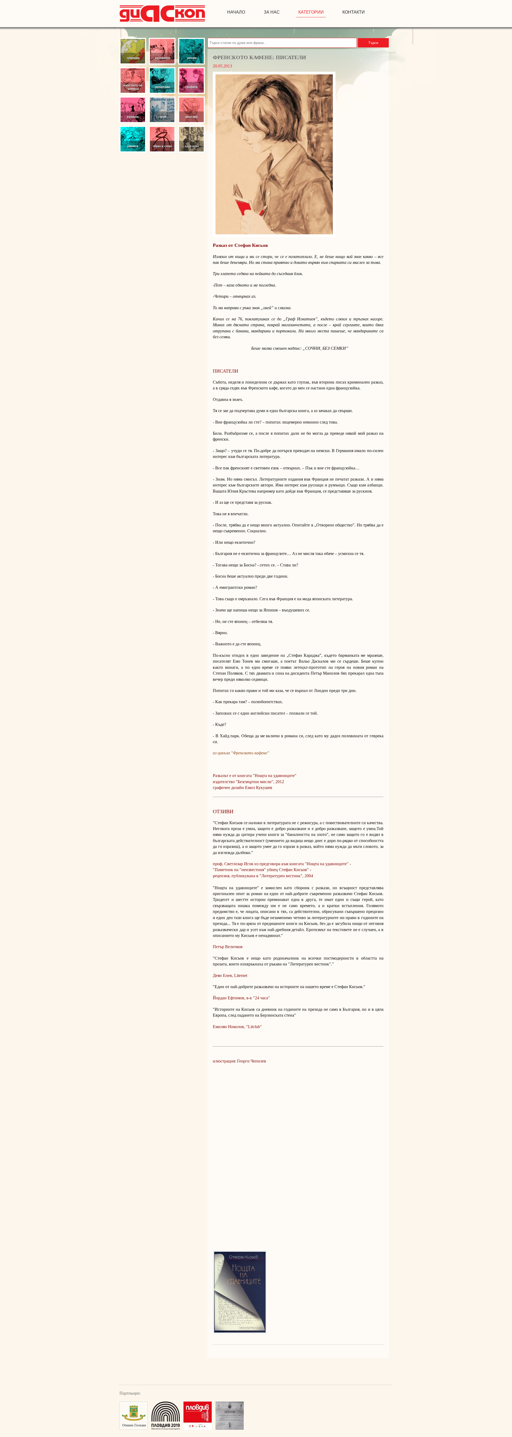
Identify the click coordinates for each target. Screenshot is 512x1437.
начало (236, 12)
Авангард (191, 109)
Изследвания (162, 51)
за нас (272, 12)
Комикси (132, 139)
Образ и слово (162, 139)
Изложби (132, 109)
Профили (191, 80)
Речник (191, 51)
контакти (353, 12)
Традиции (132, 51)
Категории (311, 12)
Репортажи (162, 80)
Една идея (191, 139)
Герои (162, 109)
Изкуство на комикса (132, 80)
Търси (373, 43)
